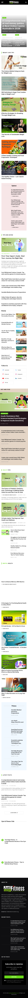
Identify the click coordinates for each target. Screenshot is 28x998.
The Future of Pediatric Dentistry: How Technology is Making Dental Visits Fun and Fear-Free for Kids (12, 490)
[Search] (26, 2)
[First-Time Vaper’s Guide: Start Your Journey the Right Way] (14, 245)
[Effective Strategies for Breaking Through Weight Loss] (14, 105)
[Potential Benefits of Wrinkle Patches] (21, 325)
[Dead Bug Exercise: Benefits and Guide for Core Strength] (7, 731)
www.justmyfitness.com (14, 993)
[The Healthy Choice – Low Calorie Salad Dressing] (14, 168)
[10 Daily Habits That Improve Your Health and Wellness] (14, 510)
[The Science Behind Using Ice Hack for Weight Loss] (14, 62)
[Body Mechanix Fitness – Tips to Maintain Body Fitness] (14, 854)
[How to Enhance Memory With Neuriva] (14, 573)
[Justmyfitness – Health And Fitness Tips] (14, 2)
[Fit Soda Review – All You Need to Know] (14, 617)
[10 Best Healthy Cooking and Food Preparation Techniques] (14, 147)
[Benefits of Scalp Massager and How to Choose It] (21, 341)
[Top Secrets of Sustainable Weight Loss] (14, 126)
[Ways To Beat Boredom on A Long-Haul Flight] (14, 685)
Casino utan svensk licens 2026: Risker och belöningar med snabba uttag (17, 223)
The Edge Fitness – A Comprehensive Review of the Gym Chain (15, 841)
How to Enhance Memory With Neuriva (12, 581)
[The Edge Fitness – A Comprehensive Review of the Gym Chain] (14, 831)
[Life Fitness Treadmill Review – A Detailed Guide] (14, 639)
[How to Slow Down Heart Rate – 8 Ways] (5, 532)
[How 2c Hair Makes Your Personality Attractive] (21, 316)
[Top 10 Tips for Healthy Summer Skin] (21, 333)
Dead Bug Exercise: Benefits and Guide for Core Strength (17, 731)
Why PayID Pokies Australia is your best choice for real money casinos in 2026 (17, 213)
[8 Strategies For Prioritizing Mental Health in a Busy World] (14, 594)
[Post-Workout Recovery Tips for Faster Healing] (5, 555)
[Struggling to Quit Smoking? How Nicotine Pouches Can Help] (5, 539)
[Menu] (2, 2)
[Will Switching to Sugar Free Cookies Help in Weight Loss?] (14, 83)
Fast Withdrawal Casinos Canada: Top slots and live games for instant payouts (18, 202)
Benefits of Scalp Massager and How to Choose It (7, 340)
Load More (13, 812)
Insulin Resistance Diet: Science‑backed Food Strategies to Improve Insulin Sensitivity (13, 418)
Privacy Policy (13, 982)
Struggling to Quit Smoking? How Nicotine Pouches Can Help (18, 539)
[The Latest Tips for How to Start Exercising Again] (7, 762)
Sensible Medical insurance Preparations (13, 292)
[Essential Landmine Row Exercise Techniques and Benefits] (7, 741)
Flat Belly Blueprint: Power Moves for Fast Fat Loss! (17, 752)
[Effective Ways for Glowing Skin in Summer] (21, 349)
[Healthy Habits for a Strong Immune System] (5, 548)
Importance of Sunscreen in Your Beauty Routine (6, 357)
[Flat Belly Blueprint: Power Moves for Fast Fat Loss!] (7, 752)
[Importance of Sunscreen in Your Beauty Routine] (21, 358)
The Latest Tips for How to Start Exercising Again (17, 763)
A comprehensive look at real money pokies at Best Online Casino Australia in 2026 (14, 24)
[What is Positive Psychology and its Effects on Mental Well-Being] (14, 662)
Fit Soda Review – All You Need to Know (13, 626)
